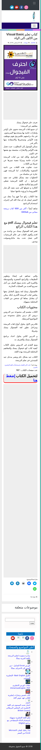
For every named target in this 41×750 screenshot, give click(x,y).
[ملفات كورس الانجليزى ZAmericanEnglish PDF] (28, 681)
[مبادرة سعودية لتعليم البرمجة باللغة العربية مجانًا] (28, 652)
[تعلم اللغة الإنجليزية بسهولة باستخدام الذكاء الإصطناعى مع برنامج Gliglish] (28, 714)
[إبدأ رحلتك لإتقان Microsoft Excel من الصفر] (28, 726)
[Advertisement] (20, 106)
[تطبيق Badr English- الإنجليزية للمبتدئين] (28, 671)
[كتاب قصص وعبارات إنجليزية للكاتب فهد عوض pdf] (28, 691)
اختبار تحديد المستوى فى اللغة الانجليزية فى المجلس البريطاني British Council (18, 708)
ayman (33, 42)
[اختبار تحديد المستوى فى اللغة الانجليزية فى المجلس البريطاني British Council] (28, 701)
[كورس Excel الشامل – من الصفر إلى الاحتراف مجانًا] (28, 662)
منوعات (25, 42)
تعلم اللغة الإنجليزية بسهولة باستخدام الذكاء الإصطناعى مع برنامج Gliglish (18, 720)
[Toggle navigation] (34, 3)
